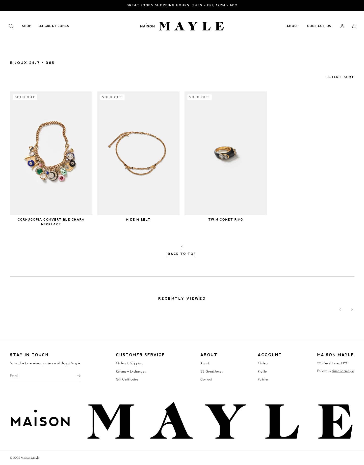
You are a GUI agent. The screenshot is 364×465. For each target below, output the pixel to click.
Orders (263, 363)
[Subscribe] (74, 376)
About (293, 26)
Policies (263, 379)
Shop (26, 26)
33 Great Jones (54, 26)
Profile (262, 371)
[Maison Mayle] (182, 26)
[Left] (340, 309)
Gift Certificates (127, 379)
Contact (206, 379)
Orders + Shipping (129, 363)
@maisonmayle (343, 371)
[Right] (352, 309)
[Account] (342, 26)
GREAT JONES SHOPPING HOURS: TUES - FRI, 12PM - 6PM (182, 5)
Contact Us (319, 26)
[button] (11, 26)
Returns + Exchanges (131, 371)
